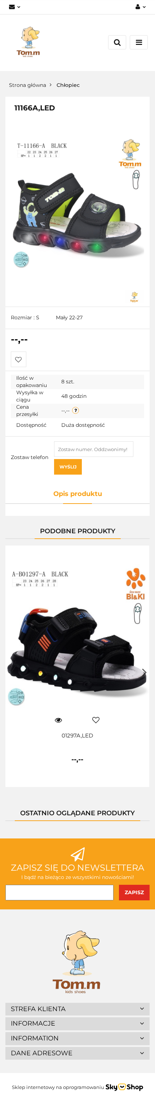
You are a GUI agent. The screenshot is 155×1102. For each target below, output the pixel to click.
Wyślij (67, 467)
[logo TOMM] (134, 296)
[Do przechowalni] (18, 359)
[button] (77, 1009)
